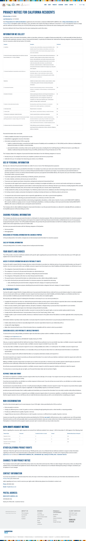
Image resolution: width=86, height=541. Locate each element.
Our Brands (24, 515)
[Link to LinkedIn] (84, 5)
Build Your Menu (73, 515)
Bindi (38, 520)
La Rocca (39, 524)
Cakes (54, 516)
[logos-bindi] (15, 4)
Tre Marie (39, 513)
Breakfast (55, 514)
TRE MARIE (20, 537)
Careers (23, 516)
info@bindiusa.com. (17, 336)
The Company (24, 513)
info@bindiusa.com (11, 486)
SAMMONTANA (39, 537)
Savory (55, 520)
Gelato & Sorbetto (57, 518)
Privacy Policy (7, 23)
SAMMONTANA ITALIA (10, 537)
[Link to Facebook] (82, 5)
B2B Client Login (73, 513)
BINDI (46, 537)
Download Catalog (72, 521)
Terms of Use (13, 513)
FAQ (70, 516)
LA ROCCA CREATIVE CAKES (62, 537)
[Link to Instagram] (80, 5)
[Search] (75, 4)
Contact (23, 518)
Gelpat (39, 522)
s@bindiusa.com (7, 454)
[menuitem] (45, 4)
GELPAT (51, 537)
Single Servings (57, 522)
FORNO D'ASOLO (29, 537)
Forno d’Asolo (40, 515)
